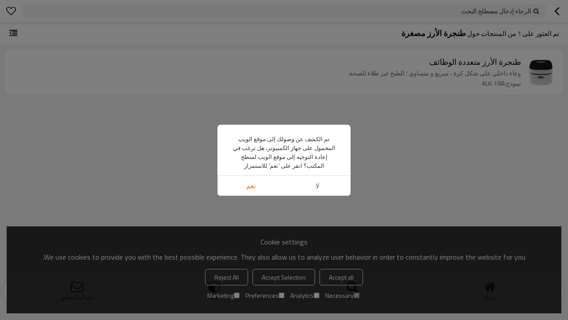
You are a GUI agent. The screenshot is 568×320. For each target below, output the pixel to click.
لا (318, 186)
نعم (251, 186)
